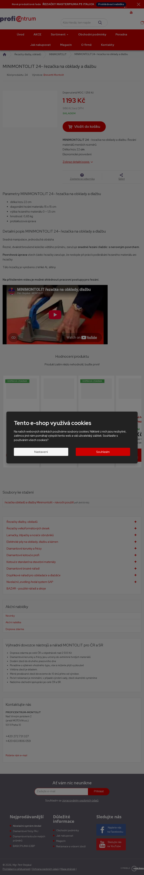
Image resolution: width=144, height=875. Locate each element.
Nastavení (41, 452)
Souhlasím (103, 452)
